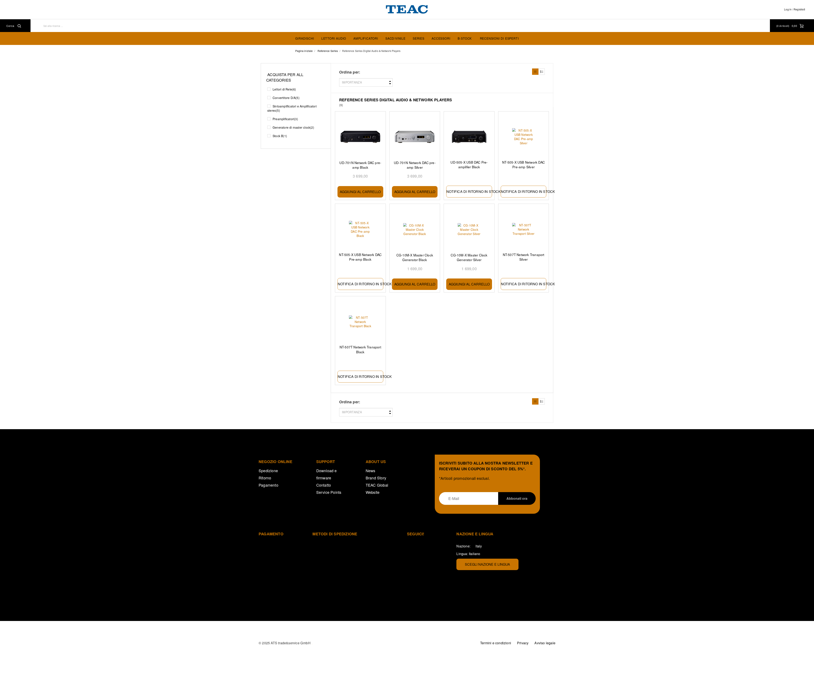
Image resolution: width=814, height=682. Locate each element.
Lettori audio (333, 38)
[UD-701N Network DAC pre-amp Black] (360, 137)
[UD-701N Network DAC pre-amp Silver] (415, 137)
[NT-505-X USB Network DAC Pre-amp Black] (360, 229)
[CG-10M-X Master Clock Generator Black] (415, 229)
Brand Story (376, 477)
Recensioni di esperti (499, 38)
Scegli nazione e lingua (487, 564)
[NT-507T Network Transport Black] (360, 322)
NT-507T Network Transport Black (360, 349)
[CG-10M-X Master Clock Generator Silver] (469, 229)
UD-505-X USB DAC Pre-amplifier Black (469, 164)
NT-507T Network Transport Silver (523, 257)
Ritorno (265, 477)
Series (418, 38)
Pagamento (268, 485)
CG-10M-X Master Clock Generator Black (414, 257)
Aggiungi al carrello (360, 191)
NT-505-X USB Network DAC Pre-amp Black (360, 257)
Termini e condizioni (495, 642)
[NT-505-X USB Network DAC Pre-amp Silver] (523, 137)
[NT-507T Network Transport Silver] (523, 229)
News (370, 470)
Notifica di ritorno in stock (469, 191)
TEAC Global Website (377, 488)
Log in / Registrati (794, 9)
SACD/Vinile (395, 38)
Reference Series (328, 51)
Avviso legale (544, 642)
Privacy (522, 642)
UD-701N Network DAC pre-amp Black (360, 165)
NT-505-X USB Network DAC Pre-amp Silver (523, 164)
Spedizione (268, 470)
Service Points (328, 492)
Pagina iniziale (304, 51)
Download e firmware (326, 474)
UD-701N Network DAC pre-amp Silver (415, 165)
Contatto (323, 485)
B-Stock (465, 38)
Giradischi (304, 38)
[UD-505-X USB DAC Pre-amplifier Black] (469, 137)
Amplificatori (365, 38)
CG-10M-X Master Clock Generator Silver (469, 257)
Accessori (441, 38)
